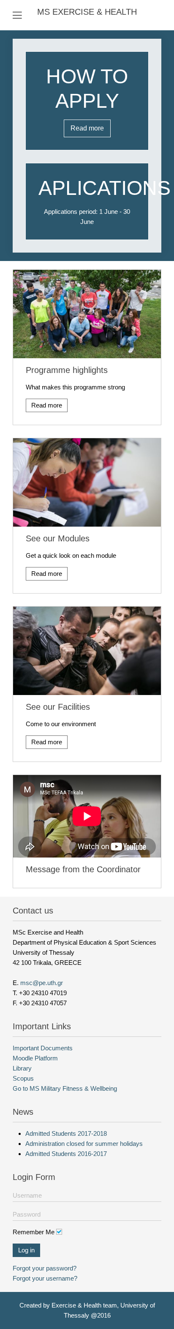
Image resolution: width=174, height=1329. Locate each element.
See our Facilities (58, 706)
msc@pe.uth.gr (41, 982)
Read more (87, 128)
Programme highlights (67, 370)
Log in (26, 1250)
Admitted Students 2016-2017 (66, 1153)
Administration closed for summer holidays (84, 1143)
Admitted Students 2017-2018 (66, 1133)
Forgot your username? (45, 1278)
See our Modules (58, 538)
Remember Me (33, 1232)
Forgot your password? (44, 1268)
